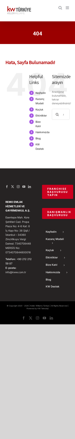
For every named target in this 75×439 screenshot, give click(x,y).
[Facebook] (6, 186)
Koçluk (39, 109)
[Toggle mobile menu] (68, 8)
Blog (38, 138)
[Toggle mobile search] (60, 8)
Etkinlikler (41, 115)
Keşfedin (40, 92)
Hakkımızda (42, 132)
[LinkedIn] (29, 186)
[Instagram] (18, 186)
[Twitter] (12, 186)
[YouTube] (23, 186)
